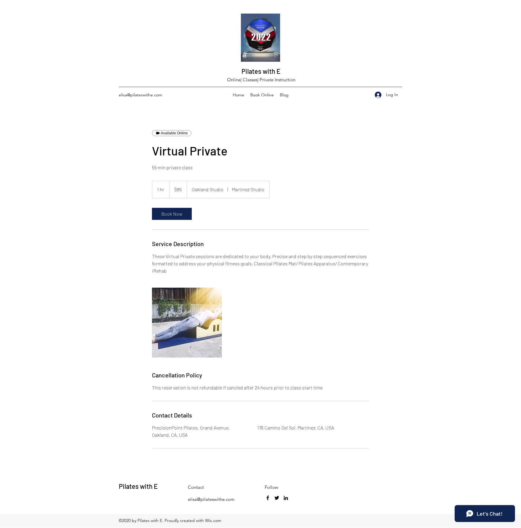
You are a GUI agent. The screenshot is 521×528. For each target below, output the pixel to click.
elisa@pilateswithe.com (140, 95)
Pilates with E (261, 71)
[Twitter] (277, 498)
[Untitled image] (187, 323)
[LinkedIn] (286, 498)
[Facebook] (268, 498)
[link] (172, 214)
